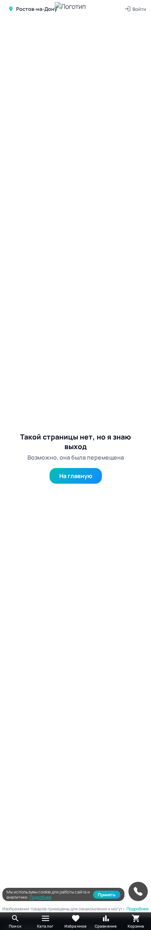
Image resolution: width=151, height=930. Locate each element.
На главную (75, 476)
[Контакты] (138, 891)
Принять (107, 894)
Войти (139, 9)
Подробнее (40, 897)
